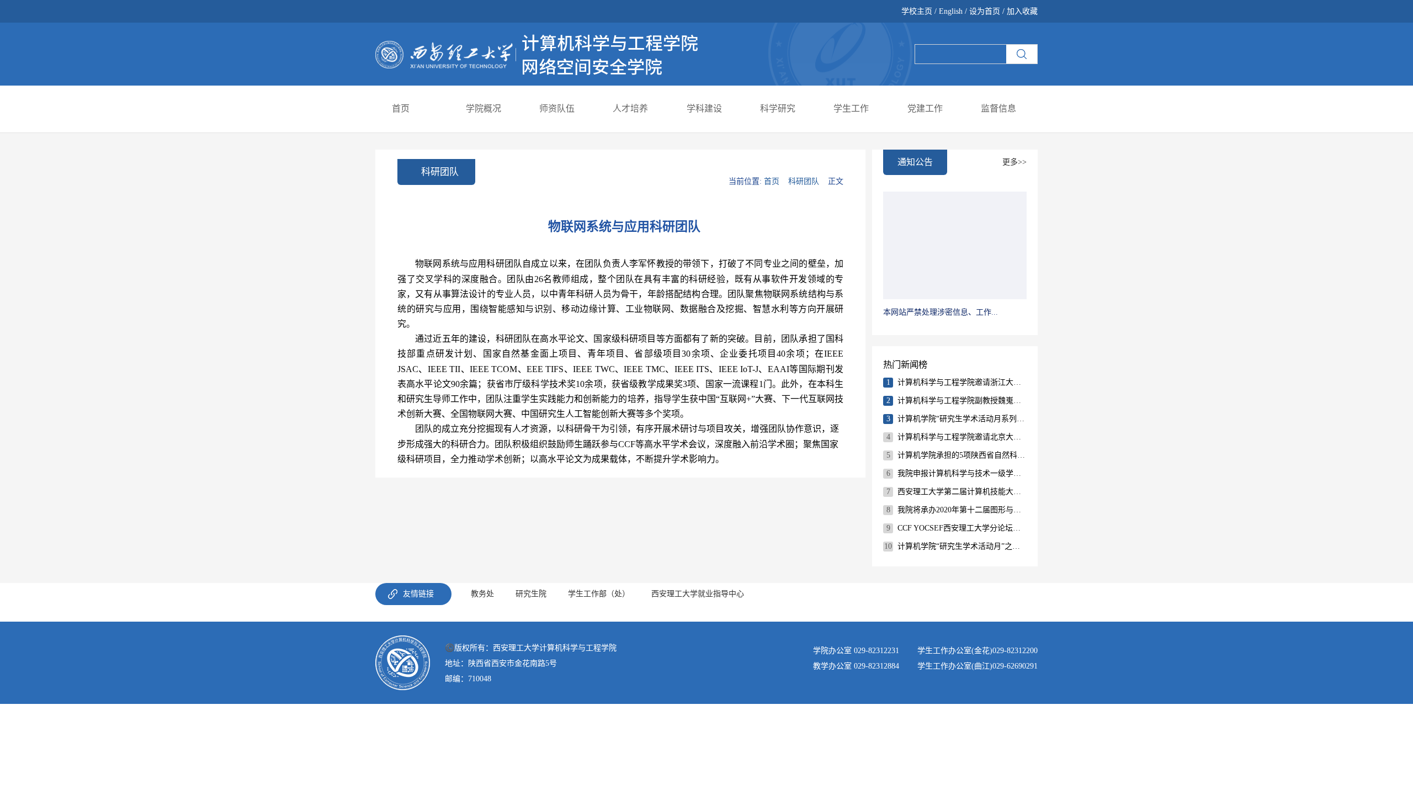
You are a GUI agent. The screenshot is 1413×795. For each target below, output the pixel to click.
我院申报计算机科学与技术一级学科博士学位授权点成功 (961, 473)
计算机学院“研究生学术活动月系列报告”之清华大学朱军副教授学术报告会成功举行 (961, 419)
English (951, 11)
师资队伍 (557, 108)
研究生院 (531, 594)
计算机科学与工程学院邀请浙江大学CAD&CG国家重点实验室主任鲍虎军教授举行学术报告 (961, 382)
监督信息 (998, 108)
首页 (401, 108)
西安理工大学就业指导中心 (697, 594)
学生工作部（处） (599, 594)
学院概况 (483, 108)
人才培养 (630, 108)
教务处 (482, 594)
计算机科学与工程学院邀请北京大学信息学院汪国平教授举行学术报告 (961, 437)
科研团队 (803, 181)
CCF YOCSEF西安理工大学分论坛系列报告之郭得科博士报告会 (961, 528)
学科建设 (704, 108)
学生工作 (851, 108)
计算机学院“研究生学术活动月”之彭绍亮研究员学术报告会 (961, 546)
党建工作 (925, 108)
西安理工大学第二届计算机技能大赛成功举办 (961, 491)
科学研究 (777, 108)
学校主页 (917, 11)
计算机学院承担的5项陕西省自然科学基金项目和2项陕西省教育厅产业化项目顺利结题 (961, 455)
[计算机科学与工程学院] (536, 53)
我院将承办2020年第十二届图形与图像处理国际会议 (961, 510)
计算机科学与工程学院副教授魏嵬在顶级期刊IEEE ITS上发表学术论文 (961, 400)
